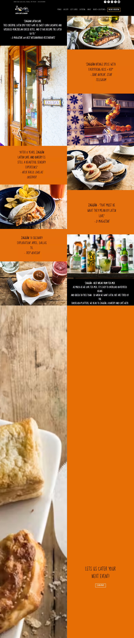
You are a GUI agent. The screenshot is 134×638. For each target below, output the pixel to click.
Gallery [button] (65, 9)
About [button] (89, 9)
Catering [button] (82, 9)
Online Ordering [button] (114, 9)
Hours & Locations (99, 9)
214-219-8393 (41, 1)
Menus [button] (59, 9)
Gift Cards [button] (73, 9)
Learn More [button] (100, 585)
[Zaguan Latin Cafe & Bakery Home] (23, 9)
